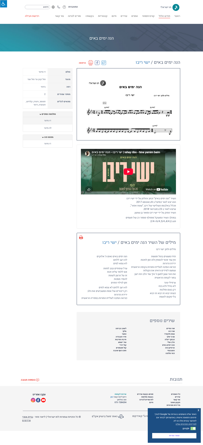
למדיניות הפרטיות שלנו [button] (186, 424)
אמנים (134, 16)
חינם (114, 16)
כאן (112, 396)
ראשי (177, 16)
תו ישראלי (166, 7)
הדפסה (82, 63)
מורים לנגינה (74, 16)
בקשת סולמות (147, 396)
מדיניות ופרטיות (173, 405)
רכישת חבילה (32, 16)
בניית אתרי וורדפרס (27, 418)
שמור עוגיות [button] (174, 435)
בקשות (90, 16)
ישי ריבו (143, 62)
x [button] (198, 410)
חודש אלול (164, 16)
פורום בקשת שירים (145, 394)
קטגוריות (102, 16)
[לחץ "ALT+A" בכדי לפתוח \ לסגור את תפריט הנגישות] (3, 3)
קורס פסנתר (148, 16)
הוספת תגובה (28, 380)
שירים (124, 16)
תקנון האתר (175, 402)
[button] (193, 428)
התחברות (73, 7)
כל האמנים (175, 394)
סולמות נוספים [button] (48, 114)
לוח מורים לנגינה (146, 399)
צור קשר (59, 16)
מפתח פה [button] (48, 137)
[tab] (47, 114)
